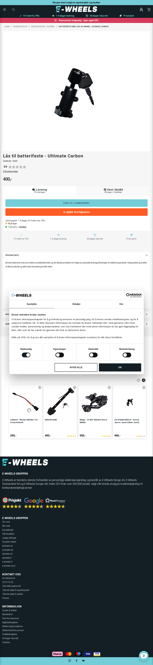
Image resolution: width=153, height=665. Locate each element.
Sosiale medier (9, 542)
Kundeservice (8, 578)
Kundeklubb (7, 530)
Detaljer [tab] (76, 304)
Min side (6, 526)
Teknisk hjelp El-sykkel (12, 594)
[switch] (59, 355)
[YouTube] (83, 661)
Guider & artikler (9, 610)
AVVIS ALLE (76, 367)
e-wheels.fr (7, 562)
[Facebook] (76, 661)
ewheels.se (7, 546)
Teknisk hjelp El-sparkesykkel (15, 590)
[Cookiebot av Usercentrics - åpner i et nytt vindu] (128, 295)
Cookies (6, 642)
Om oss (6, 522)
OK (120, 367)
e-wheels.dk (7, 550)
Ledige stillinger (9, 538)
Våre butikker (8, 534)
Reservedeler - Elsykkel (43, 27)
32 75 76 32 (7, 582)
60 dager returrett (10, 638)
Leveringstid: (11, 220)
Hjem (6, 27)
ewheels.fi (6, 558)
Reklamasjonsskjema (12, 626)
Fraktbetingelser (9, 634)
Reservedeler (20, 27)
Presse (5, 598)
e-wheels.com (8, 566)
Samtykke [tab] (32, 304)
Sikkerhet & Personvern (13, 630)
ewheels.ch (7, 554)
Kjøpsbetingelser (10, 622)
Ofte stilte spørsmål (11, 586)
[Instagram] (69, 661)
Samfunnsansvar (10, 618)
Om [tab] (121, 304)
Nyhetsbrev (7, 614)
